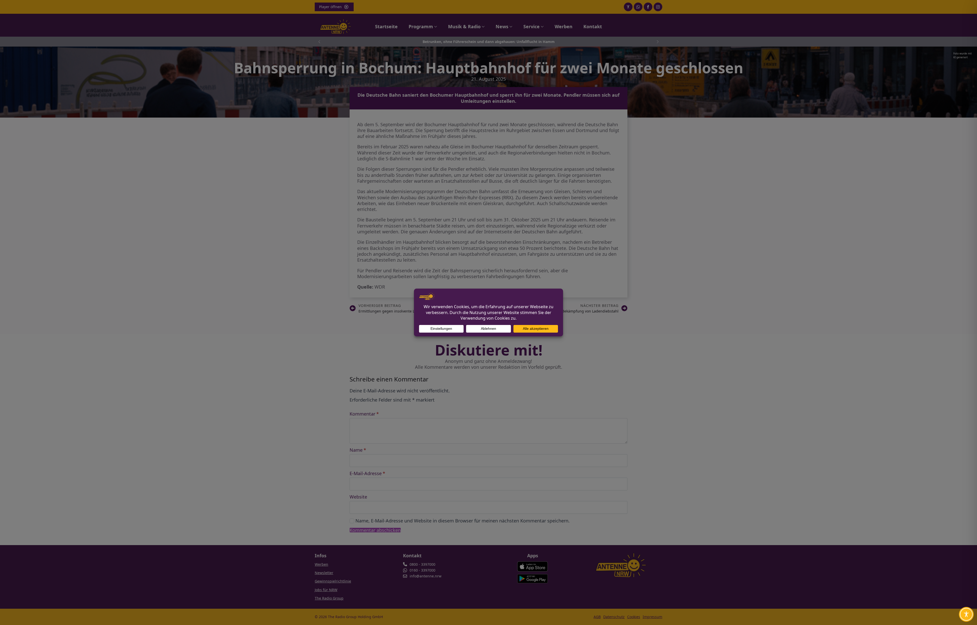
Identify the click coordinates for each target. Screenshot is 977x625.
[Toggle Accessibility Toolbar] (966, 614)
